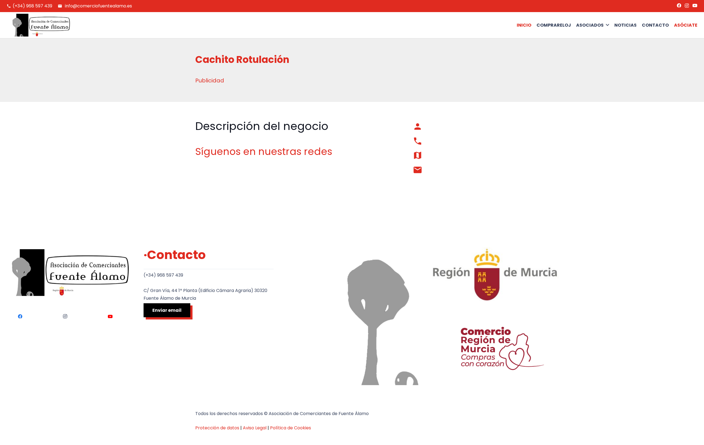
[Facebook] (679, 5)
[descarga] (39, 25)
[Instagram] (687, 5)
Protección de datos (217, 428)
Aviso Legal (254, 428)
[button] (592, 25)
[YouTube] (694, 5)
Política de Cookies (290, 428)
